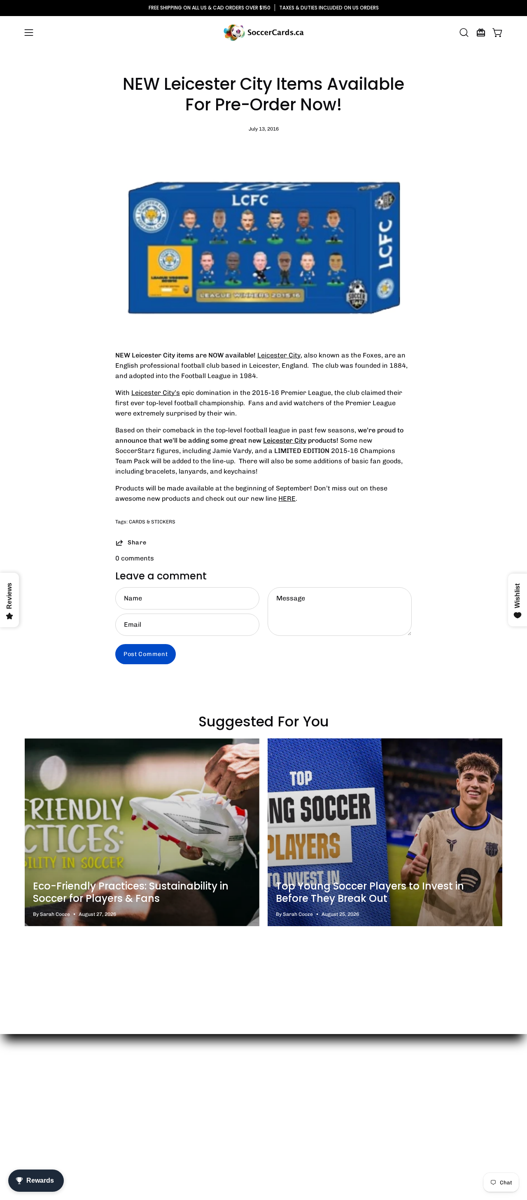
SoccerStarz (143, 1131)
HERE (287, 498)
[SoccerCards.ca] (263, 32)
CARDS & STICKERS (152, 522)
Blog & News (44, 1118)
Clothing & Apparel (153, 1104)
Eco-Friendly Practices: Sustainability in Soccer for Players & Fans (131, 892)
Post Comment (146, 654)
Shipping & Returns (55, 1131)
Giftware (137, 1118)
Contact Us (42, 1104)
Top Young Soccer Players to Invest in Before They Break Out (370, 892)
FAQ (31, 1145)
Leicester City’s (155, 393)
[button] (464, 32)
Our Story (40, 1091)
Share (137, 542)
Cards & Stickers (150, 1091)
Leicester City (279, 355)
